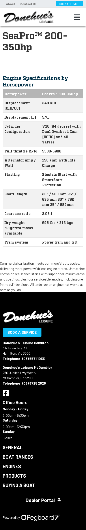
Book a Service (22, 332)
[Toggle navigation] (77, 17)
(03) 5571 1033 (33, 358)
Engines (12, 466)
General (13, 447)
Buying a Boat (19, 485)
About (10, 4)
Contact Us (28, 4)
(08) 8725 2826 (34, 383)
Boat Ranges (18, 457)
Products (14, 476)
